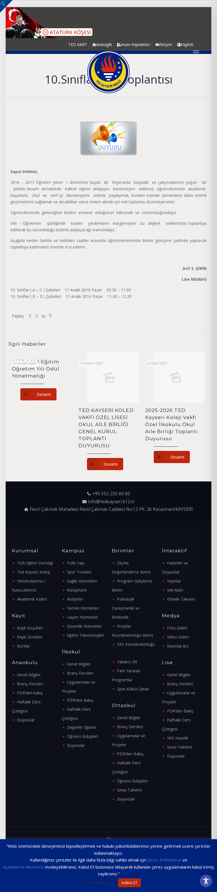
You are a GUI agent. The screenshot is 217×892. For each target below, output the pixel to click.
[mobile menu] (196, 52)
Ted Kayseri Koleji (33, 572)
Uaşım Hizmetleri (82, 617)
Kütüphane (77, 590)
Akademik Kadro (32, 599)
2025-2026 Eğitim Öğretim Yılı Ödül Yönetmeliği (35, 369)
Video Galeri (178, 637)
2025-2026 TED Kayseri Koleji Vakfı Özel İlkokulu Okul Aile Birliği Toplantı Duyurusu (171, 424)
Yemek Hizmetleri (83, 608)
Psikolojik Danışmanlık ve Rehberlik (126, 608)
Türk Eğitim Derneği (35, 563)
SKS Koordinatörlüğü (136, 644)
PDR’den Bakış (80, 700)
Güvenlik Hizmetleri (84, 626)
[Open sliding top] (6, 6)
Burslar (23, 646)
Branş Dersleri (30, 683)
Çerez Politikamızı (164, 860)
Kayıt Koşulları (30, 628)
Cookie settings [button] (96, 882)
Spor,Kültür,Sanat (133, 689)
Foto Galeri (177, 628)
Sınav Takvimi (129, 790)
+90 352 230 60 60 (111, 494)
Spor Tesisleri (79, 572)
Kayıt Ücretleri (29, 637)
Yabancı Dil (127, 661)
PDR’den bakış (30, 692)
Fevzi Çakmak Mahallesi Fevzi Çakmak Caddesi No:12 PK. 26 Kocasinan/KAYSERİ (111, 509)
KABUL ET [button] (129, 882)
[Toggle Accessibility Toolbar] (206, 881)
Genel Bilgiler (29, 674)
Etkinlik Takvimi (181, 599)
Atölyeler (75, 599)
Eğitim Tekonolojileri (85, 635)
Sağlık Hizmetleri (82, 581)
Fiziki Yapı (75, 563)
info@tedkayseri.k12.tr (111, 502)
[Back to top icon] (108, 838)
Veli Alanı (175, 590)
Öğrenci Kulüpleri (82, 736)
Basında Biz (177, 646)
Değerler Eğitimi (81, 727)
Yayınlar (174, 581)
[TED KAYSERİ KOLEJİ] (108, 72)
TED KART (77, 44)
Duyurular (26, 720)
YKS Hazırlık (177, 738)
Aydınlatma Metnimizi (23, 867)
